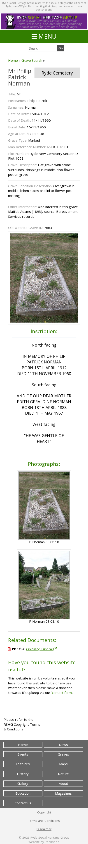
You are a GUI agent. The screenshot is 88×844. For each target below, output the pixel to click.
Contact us (23, 803)
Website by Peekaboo (44, 842)
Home (13, 60)
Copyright (44, 812)
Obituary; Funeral (39, 649)
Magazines (63, 793)
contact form (62, 692)
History (23, 773)
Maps (63, 764)
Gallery (22, 783)
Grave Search (31, 60)
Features (23, 764)
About (63, 783)
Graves (63, 754)
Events (22, 754)
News (63, 744)
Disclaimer (44, 829)
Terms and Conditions (44, 821)
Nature (63, 773)
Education (22, 793)
